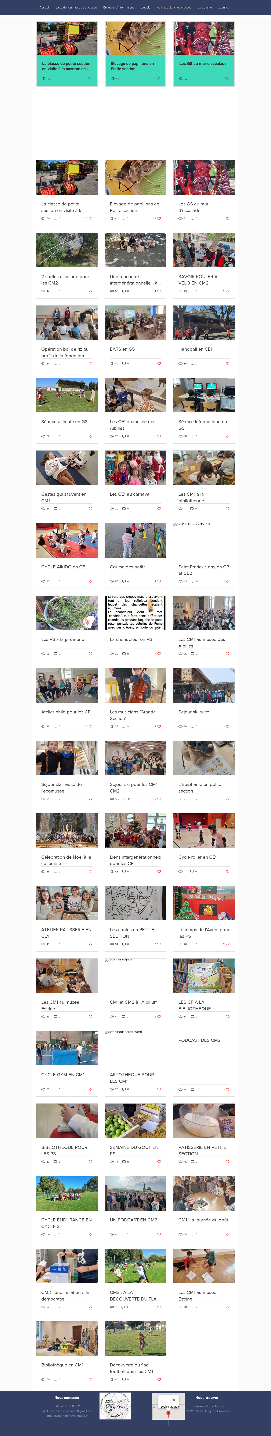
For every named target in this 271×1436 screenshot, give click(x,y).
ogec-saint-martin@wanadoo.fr (67, 1416)
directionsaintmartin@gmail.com (72, 1411)
